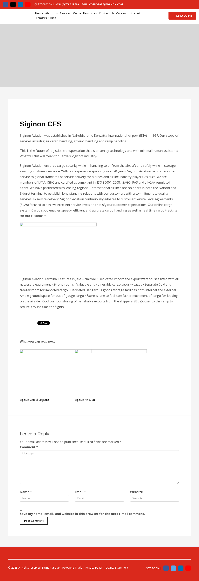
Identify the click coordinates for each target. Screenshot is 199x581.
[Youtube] (28, 4)
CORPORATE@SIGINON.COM (106, 4)
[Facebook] (5, 4)
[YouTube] (188, 568)
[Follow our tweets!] (173, 568)
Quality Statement (117, 567)
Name (26, 492)
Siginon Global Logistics (35, 399)
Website (136, 492)
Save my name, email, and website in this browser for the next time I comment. (82, 514)
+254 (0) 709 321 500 (67, 4)
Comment (29, 447)
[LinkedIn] (20, 4)
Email (80, 492)
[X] (13, 4)
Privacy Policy (93, 567)
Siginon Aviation (85, 399)
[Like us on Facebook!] (166, 568)
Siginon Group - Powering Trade (62, 567)
